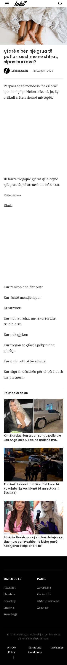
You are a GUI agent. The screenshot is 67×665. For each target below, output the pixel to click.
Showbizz (9, 594)
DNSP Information (48, 601)
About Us (42, 607)
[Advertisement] (33, 139)
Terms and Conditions (35, 650)
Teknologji (10, 614)
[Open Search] (60, 3)
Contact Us (44, 594)
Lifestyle (9, 607)
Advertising (44, 587)
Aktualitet (9, 587)
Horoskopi (10, 601)
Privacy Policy (11, 650)
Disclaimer (56, 647)
